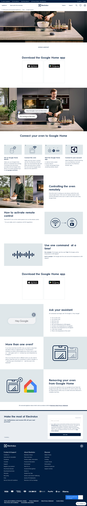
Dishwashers (48, 464)
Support (71, 5)
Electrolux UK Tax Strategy (31, 480)
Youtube (6, 461)
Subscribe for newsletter (10, 457)
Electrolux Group (54, 425)
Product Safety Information (31, 459)
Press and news (28, 457)
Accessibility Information (27, 502)
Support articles (49, 468)
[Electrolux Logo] (43, 5)
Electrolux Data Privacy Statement (59, 405)
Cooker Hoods (48, 461)
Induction (47, 457)
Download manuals (9, 468)
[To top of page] (81, 446)
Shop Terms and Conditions (11, 502)
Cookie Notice (60, 501)
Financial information (29, 461)
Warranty (6, 473)
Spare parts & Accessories (16, 5)
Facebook (6, 459)
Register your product (9, 466)
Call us (79, 1)
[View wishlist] (80, 5)
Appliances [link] (4, 5)
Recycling (6, 475)
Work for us (27, 466)
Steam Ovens (48, 454)
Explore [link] (64, 5)
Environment (27, 464)
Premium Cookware (49, 466)
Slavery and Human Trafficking (32, 475)
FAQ (5, 478)
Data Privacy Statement (47, 501)
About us (26, 471)
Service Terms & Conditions (11, 480)
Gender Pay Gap (28, 473)
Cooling (47, 459)
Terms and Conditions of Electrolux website (15, 501)
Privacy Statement (34, 501)
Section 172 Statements (30, 478)
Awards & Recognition (29, 468)
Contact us (6, 454)
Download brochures (9, 471)
